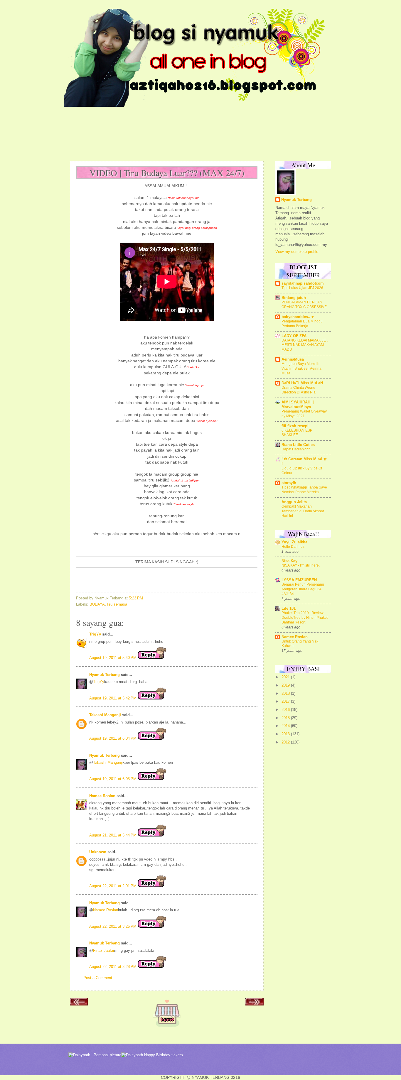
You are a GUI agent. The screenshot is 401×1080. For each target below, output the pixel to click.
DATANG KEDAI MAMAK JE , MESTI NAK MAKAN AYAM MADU (305, 345)
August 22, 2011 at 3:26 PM (113, 926)
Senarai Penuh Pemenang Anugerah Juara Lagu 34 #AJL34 (303, 589)
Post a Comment (97, 978)
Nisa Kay (289, 561)
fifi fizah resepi (295, 426)
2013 (286, 734)
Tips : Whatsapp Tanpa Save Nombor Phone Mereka (304, 489)
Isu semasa (117, 604)
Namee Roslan (102, 796)
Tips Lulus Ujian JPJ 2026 (302, 288)
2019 (286, 685)
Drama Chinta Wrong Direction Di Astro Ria (299, 390)
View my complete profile (296, 251)
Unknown (97, 852)
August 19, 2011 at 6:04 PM (113, 738)
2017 (286, 701)
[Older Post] (254, 1004)
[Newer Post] (79, 1004)
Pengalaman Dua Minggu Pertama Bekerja (302, 323)
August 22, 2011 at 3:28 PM (113, 966)
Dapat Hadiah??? (296, 449)
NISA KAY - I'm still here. (301, 565)
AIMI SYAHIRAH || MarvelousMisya (298, 404)
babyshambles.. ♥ (298, 317)
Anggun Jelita (294, 502)
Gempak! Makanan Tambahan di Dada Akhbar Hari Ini (303, 511)
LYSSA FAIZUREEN (299, 580)
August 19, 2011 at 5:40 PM (113, 657)
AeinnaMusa (293, 359)
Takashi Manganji (105, 715)
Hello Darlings (293, 547)
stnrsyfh (289, 483)
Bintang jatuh (294, 297)
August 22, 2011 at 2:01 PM (113, 886)
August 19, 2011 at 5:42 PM (113, 698)
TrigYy (95, 634)
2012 (286, 742)
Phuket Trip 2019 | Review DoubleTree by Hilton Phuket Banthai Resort (305, 617)
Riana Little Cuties (298, 444)
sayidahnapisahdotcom (303, 283)
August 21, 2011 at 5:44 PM (113, 835)
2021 (286, 677)
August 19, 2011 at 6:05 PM (113, 779)
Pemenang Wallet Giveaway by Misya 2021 (304, 413)
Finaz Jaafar (103, 950)
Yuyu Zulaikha (294, 542)
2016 (286, 709)
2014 (286, 726)
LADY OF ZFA (294, 336)
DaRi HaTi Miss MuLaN (302, 383)
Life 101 (289, 608)
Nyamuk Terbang (104, 674)
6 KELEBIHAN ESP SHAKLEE (297, 432)
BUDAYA (97, 604)
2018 (286, 693)
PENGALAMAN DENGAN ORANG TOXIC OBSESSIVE (304, 304)
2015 (286, 718)
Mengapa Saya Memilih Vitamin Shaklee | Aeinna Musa (301, 368)
